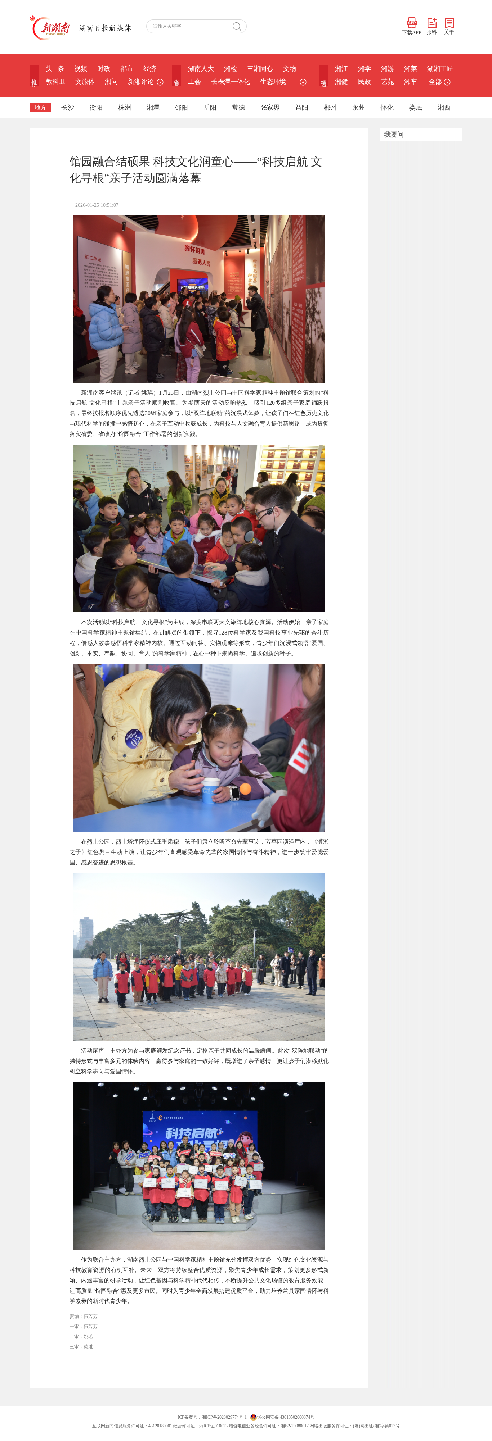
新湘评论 (141, 81)
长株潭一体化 (230, 81)
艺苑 (387, 81)
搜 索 (239, 26)
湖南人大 (201, 68)
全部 (435, 81)
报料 (432, 32)
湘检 (230, 68)
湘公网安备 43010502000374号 (285, 1417)
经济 (149, 68)
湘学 (364, 68)
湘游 (387, 68)
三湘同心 (260, 68)
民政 (364, 81)
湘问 (111, 81)
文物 (289, 68)
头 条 (55, 68)
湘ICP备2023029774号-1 (224, 1417)
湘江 (341, 68)
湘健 (341, 81)
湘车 (410, 81)
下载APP (411, 32)
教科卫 (55, 81)
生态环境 (273, 81)
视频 (80, 68)
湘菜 (410, 68)
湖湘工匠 (440, 68)
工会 (194, 81)
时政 (103, 68)
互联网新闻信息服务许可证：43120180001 (132, 1425)
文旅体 (85, 81)
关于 (449, 32)
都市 (126, 68)
